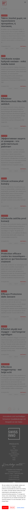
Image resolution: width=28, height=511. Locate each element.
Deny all (12, 507)
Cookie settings (20, 507)
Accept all (5, 507)
